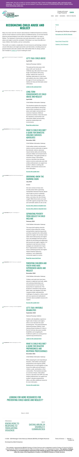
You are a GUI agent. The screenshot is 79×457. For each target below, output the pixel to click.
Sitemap (69, 438)
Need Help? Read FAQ (61, 41)
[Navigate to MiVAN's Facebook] (73, 443)
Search (72, 12)
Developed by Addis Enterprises (14, 442)
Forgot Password (62, 13)
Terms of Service (59, 438)
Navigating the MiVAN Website (63, 34)
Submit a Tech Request (61, 44)
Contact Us (71, 440)
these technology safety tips (14, 6)
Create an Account (62, 11)
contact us (14, 50)
